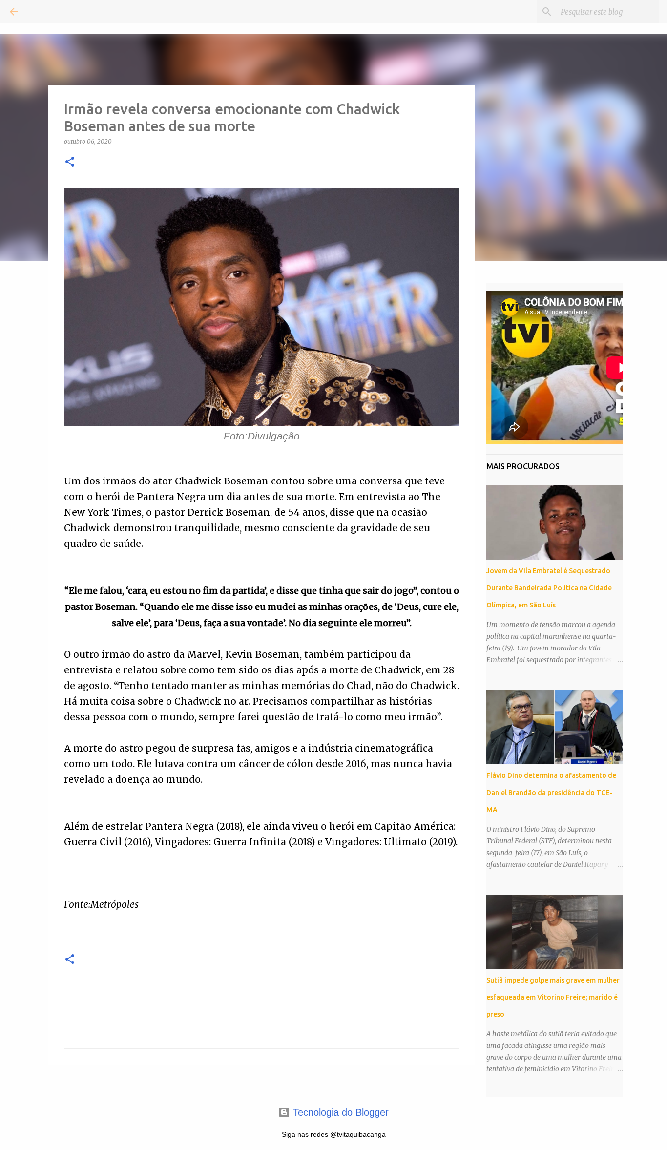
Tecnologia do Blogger (339, 1112)
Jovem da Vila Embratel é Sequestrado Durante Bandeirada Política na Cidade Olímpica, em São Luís (549, 588)
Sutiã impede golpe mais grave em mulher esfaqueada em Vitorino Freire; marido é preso (553, 997)
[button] (70, 162)
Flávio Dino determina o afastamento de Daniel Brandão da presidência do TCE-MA (551, 793)
